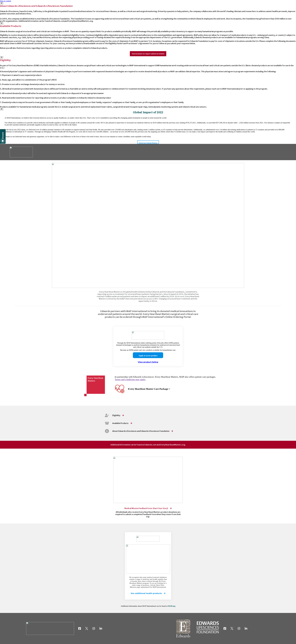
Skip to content (5, 1)
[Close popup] (1, 3)
